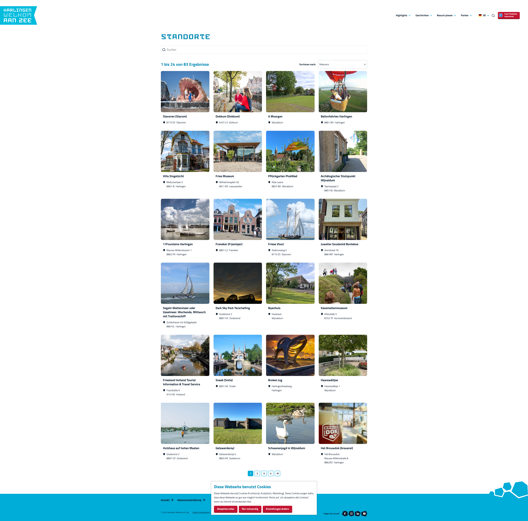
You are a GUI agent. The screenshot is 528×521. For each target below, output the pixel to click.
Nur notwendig (250, 509)
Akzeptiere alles (225, 509)
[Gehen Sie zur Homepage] (18, 15)
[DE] (480, 15)
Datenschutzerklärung (189, 500)
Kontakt (165, 500)
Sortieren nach (307, 64)
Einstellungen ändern (277, 509)
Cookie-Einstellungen (201, 512)
